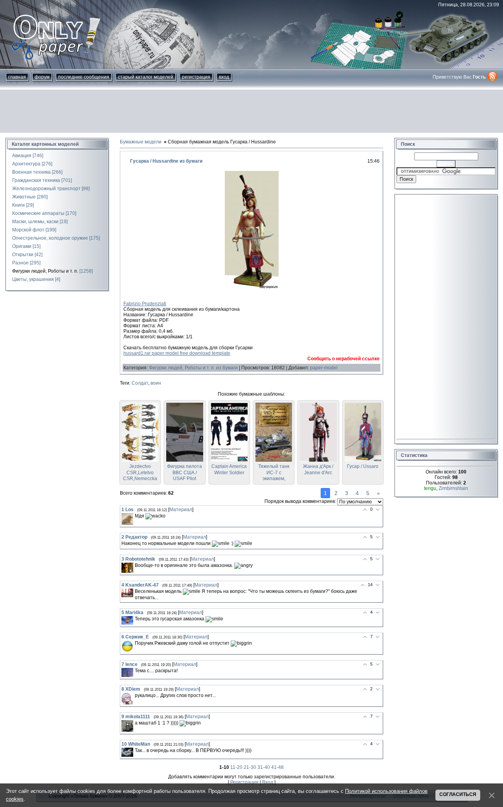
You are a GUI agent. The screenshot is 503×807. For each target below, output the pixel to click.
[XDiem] (127, 698)
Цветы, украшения (33, 279)
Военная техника (31, 172)
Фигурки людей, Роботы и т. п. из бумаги (193, 367)
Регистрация (196, 77)
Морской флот (28, 230)
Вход (224, 77)
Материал (180, 509)
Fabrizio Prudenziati (144, 303)
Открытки (22, 254)
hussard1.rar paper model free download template (176, 353)
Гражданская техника (36, 180)
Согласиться (457, 794)
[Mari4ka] (127, 620)
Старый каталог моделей (145, 77)
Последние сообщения (83, 77)
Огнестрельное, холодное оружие (50, 238)
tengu (430, 488)
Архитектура (26, 164)
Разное (20, 263)
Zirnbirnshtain (453, 488)
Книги (18, 205)
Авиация (21, 155)
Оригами (21, 246)
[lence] (127, 672)
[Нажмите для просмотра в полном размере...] (252, 287)
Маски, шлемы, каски (35, 221)
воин (156, 383)
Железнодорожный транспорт (46, 188)
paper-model (324, 367)
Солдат (140, 383)
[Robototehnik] (127, 568)
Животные (24, 197)
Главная (17, 77)
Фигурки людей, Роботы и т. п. (45, 271)
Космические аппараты (38, 213)
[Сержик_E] (127, 646)
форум (42, 77)
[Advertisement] (251, 111)
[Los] (127, 519)
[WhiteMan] (127, 752)
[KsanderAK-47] (127, 593)
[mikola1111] (127, 726)
